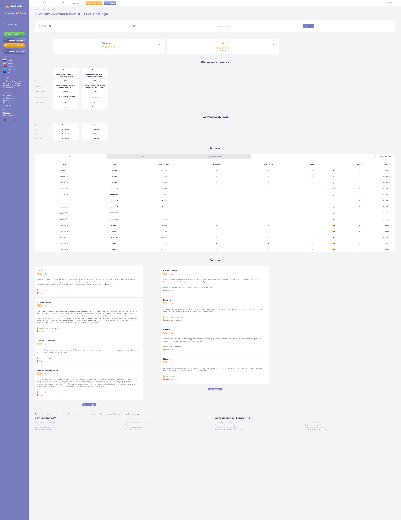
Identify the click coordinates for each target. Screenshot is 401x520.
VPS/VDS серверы (13, 83)
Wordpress (10, 98)
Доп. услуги (77, 3)
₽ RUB (389, 3)
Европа (9, 72)
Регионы (66, 3)
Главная (37, 10)
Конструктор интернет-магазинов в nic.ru (228, 429)
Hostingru (64, 189)
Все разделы (110, 3)
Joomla (8, 105)
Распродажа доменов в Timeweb (315, 427)
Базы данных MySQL (131, 429)
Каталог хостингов (94, 3)
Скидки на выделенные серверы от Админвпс (230, 425)
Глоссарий (6, 113)
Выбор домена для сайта (43, 429)
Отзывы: (108, 49)
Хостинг (36, 3)
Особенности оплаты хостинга (45, 427)
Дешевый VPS (11, 88)
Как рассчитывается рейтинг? (45, 423)
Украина (9, 63)
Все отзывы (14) (89, 405)
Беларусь (10, 66)
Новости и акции (8, 115)
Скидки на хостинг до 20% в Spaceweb (317, 425)
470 (5, 13)
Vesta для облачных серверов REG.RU (227, 423)
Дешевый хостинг (13, 85)
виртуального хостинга (58, 414)
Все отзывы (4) (215, 389)
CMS (44, 3)
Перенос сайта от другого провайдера (138, 423)
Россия (9, 60)
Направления (54, 3)
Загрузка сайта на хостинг (133, 425)
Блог (4, 110)
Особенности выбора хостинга (45, 425)
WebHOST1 (64, 170)
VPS (69, 414)
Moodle (9, 96)
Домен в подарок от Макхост (314, 423)
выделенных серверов (80, 414)
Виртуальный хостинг (14, 81)
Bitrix (8, 100)
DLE (7, 102)
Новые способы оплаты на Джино (226, 427)
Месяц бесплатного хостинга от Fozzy (317, 429)
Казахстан (10, 69)
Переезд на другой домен (133, 427)
